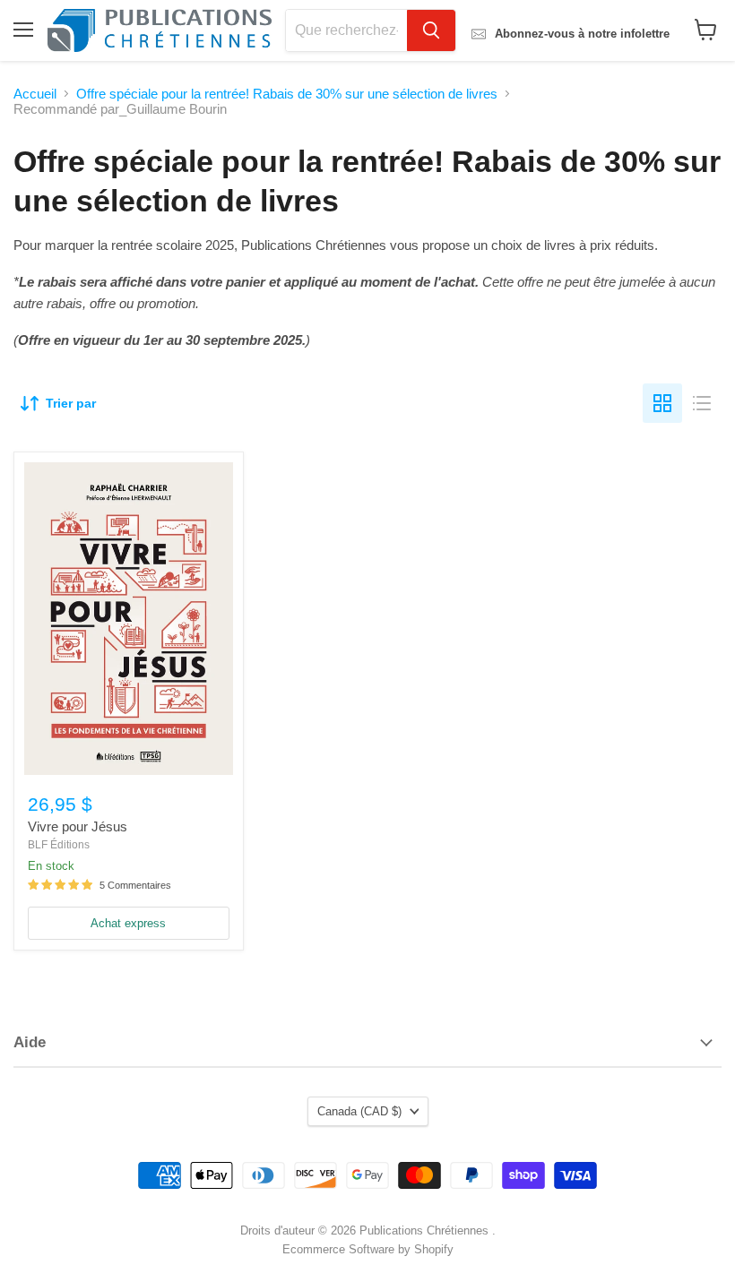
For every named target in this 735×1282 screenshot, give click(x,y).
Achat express (128, 923)
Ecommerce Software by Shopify (368, 1249)
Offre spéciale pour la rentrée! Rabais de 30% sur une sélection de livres (286, 93)
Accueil (34, 93)
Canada (359, 1111)
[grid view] (662, 403)
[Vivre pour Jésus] (128, 618)
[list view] (702, 403)
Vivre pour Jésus (77, 826)
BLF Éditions (59, 845)
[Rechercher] (431, 30)
